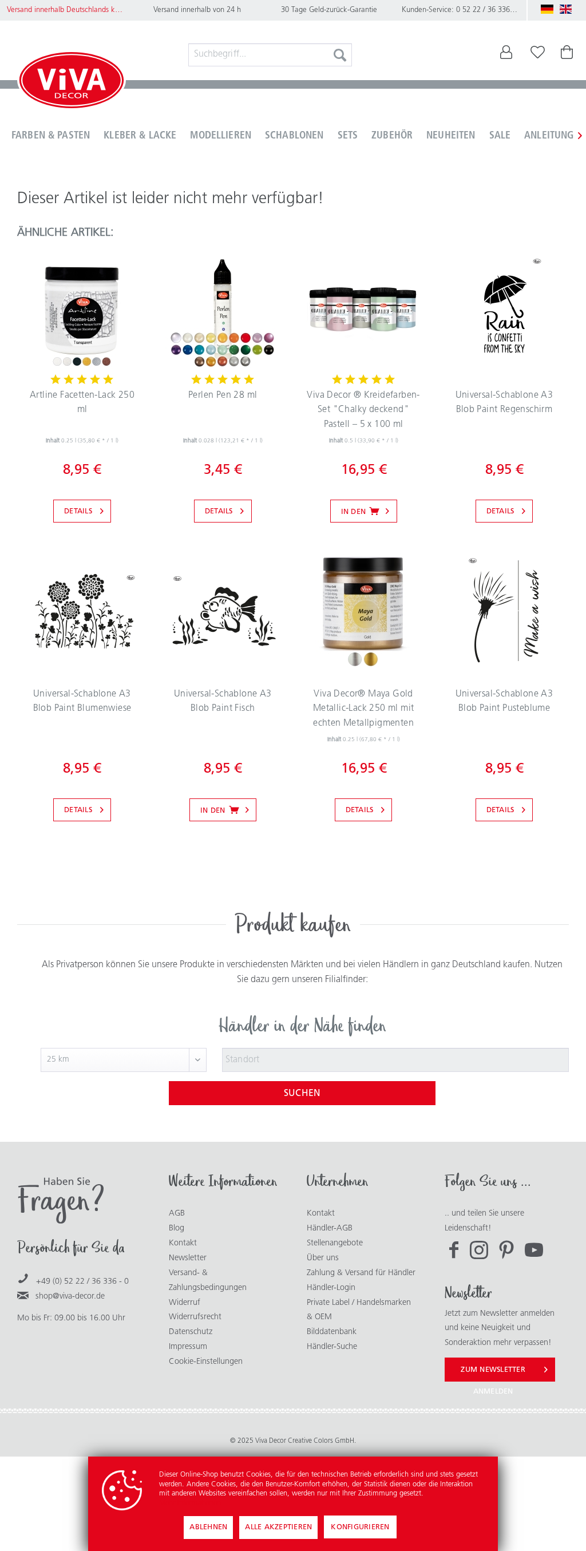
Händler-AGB (330, 1228)
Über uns (323, 1258)
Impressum (188, 1347)
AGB (177, 1213)
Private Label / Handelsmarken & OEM (359, 1310)
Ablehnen (208, 1527)
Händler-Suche (332, 1347)
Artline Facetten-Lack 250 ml (82, 403)
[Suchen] (340, 54)
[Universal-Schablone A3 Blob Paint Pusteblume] (504, 610)
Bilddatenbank (332, 1332)
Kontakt (183, 1243)
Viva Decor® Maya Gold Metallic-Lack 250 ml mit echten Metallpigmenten (363, 709)
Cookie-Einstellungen (206, 1362)
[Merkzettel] (538, 54)
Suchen (302, 1093)
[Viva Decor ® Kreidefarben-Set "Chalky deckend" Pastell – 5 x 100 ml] (363, 311)
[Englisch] (566, 9)
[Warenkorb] (568, 54)
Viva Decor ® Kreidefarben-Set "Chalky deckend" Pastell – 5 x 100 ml (363, 410)
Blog (176, 1228)
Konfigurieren (360, 1527)
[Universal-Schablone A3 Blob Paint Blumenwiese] (81, 610)
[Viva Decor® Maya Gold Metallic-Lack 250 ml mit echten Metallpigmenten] (363, 610)
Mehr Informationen (190, 1503)
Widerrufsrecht (195, 1317)
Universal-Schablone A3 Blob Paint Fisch (223, 702)
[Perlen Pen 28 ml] (222, 311)
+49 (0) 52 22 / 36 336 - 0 (82, 1281)
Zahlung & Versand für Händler (361, 1273)
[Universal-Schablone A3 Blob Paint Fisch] (222, 610)
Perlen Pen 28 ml (222, 395)
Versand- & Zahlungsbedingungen (208, 1280)
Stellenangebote (335, 1243)
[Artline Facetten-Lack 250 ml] (81, 311)
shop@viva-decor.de (70, 1296)
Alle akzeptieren (278, 1527)
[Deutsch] (547, 9)
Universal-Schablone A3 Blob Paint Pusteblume (504, 702)
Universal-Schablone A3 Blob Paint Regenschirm (504, 403)
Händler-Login (331, 1288)
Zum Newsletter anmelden (493, 1374)
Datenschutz (190, 1332)
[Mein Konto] (498, 54)
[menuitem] (270, 54)
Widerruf (184, 1303)
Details (78, 511)
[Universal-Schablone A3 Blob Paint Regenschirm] (504, 311)
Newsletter (188, 1258)
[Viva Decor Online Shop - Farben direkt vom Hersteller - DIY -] (71, 82)
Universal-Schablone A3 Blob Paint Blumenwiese (82, 702)
